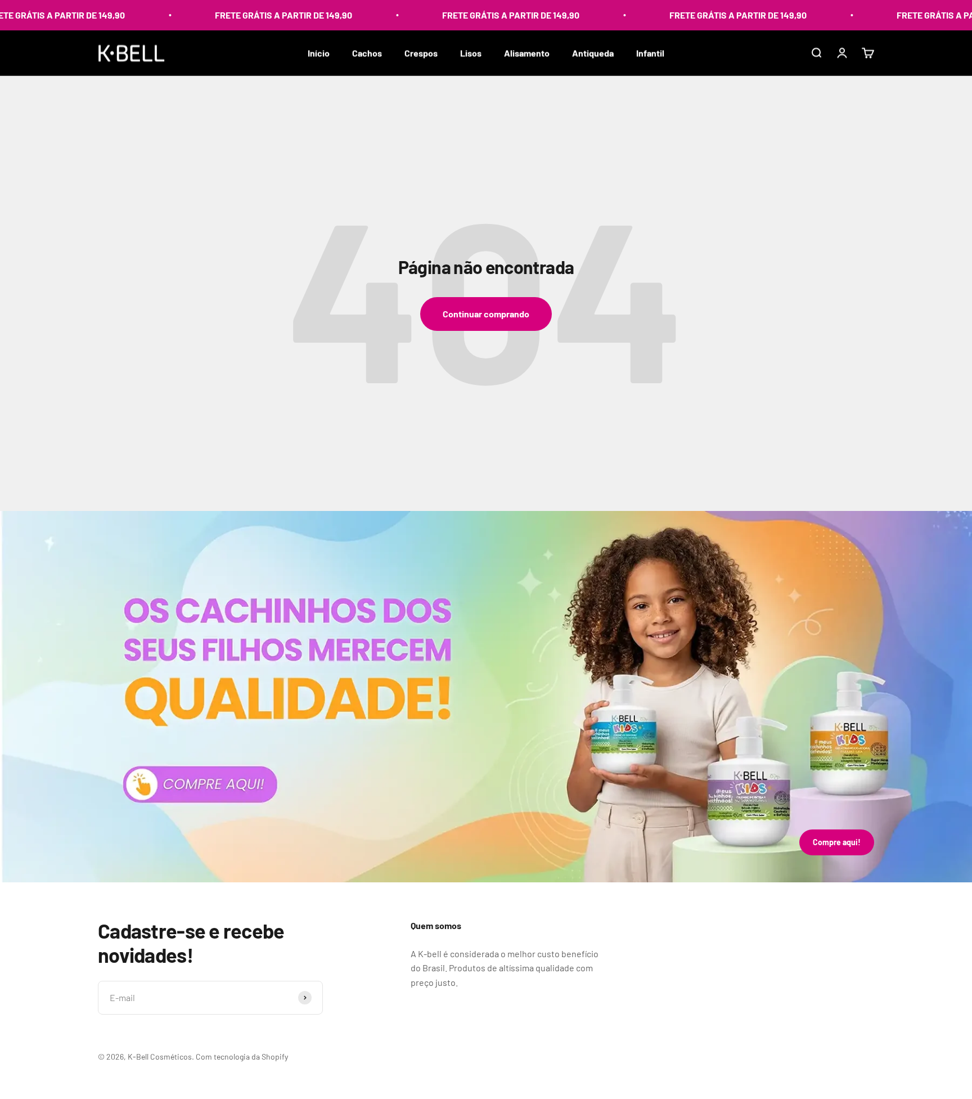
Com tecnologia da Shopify (242, 1056)
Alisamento (527, 52)
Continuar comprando (486, 313)
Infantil (650, 52)
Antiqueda (593, 52)
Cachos (367, 52)
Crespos (421, 52)
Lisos (471, 52)
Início (319, 52)
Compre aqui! (837, 842)
